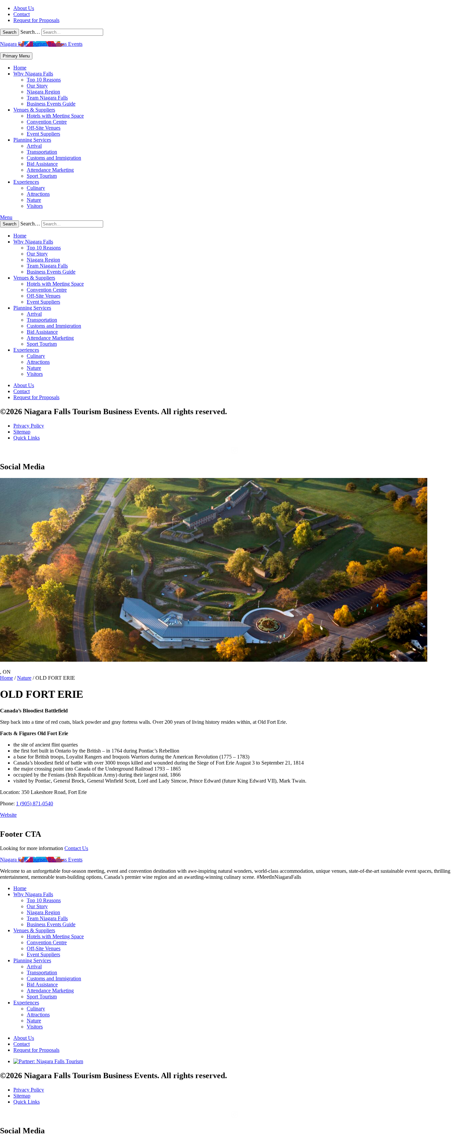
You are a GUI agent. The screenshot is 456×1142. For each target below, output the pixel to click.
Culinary (36, 188)
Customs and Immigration (54, 158)
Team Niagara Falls (47, 98)
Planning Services (32, 140)
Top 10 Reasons (44, 80)
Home (19, 67)
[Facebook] (225, 452)
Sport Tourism (42, 176)
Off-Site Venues (43, 128)
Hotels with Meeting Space (55, 116)
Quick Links (26, 438)
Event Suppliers (43, 134)
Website (8, 815)
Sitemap (21, 432)
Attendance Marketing (50, 170)
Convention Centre (47, 122)
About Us (23, 8)
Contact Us (76, 848)
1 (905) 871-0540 (34, 803)
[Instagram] (235, 452)
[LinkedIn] (244, 452)
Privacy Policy (28, 426)
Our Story (37, 86)
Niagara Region (43, 92)
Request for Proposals (36, 20)
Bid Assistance (42, 164)
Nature (34, 200)
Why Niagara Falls (33, 73)
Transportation (42, 152)
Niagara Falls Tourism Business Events (41, 44)
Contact (21, 14)
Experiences (26, 182)
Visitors (35, 206)
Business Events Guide (51, 104)
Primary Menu (16, 55)
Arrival (34, 146)
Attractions (38, 194)
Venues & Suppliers (34, 110)
